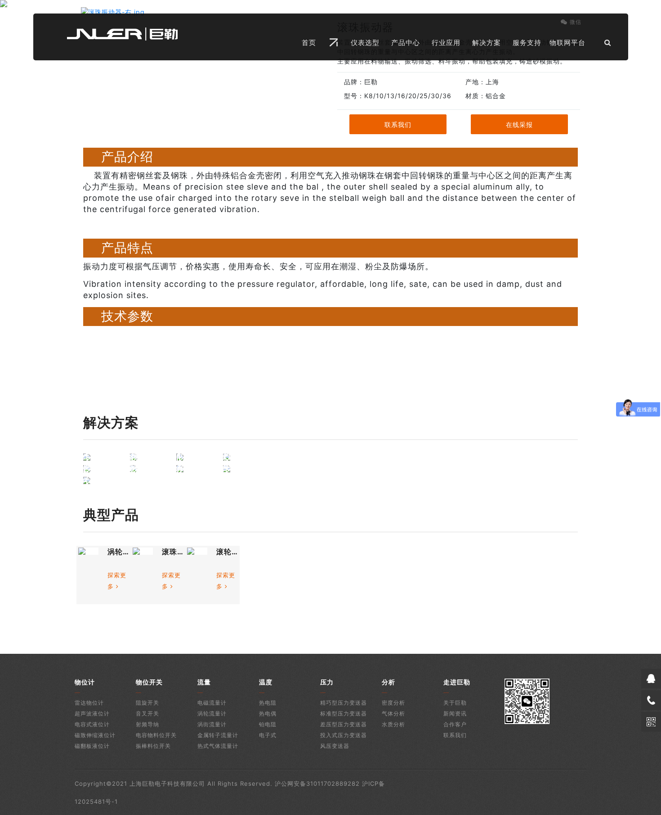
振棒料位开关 (153, 746)
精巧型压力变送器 (343, 702)
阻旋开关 (147, 702)
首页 (309, 42)
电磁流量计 (212, 702)
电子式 (268, 735)
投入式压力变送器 (343, 735)
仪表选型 (365, 42)
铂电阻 (268, 724)
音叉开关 (147, 713)
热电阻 (268, 702)
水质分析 (393, 724)
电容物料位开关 (156, 735)
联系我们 (397, 124)
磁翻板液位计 (92, 746)
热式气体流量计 (217, 746)
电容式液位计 (92, 724)
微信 (575, 21)
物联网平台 (567, 42)
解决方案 (486, 42)
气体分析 (393, 713)
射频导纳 (147, 724)
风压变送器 (334, 746)
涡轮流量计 (212, 713)
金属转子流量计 (217, 735)
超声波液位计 (92, 713)
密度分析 (393, 702)
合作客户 (455, 724)
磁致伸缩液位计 (95, 735)
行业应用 (446, 42)
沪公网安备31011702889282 (317, 783)
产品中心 (405, 42)
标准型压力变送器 (343, 713)
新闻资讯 (455, 713)
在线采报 (519, 124)
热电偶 (268, 713)
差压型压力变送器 (343, 724)
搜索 (586, 65)
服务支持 (527, 42)
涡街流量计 (212, 724)
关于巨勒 (455, 702)
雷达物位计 (89, 702)
